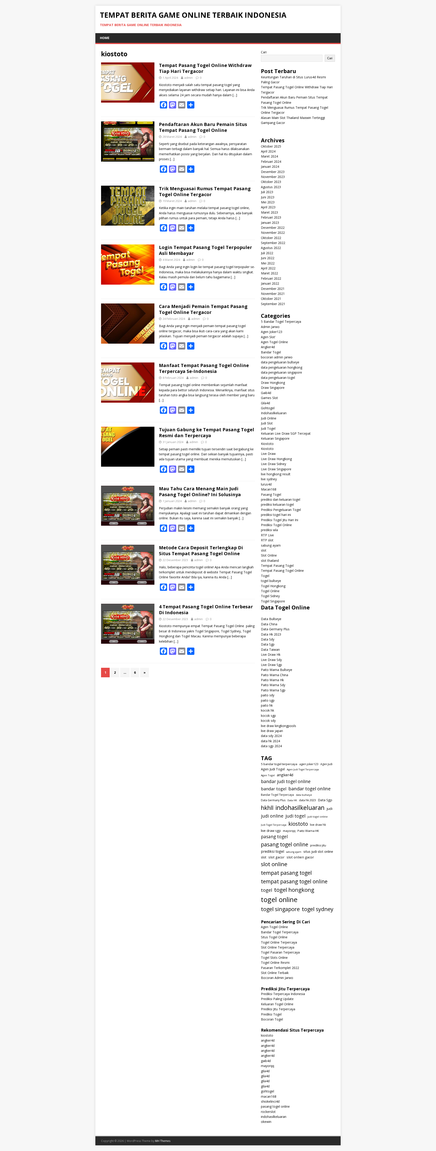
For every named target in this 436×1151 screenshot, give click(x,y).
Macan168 (268, 489)
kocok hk (267, 710)
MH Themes (162, 1141)
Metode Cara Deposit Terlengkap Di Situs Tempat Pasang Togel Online (201, 551)
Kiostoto (267, 443)
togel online (279, 899)
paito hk (267, 705)
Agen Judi (326, 764)
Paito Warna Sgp (273, 690)
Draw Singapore (273, 387)
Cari (264, 52)
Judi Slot (267, 423)
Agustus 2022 (271, 248)
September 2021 (273, 304)
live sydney (269, 479)
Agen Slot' (268, 337)
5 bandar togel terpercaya (279, 764)
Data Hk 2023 (271, 634)
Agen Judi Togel (273, 769)
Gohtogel (268, 408)
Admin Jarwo (270, 327)
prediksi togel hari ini (276, 515)
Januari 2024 (270, 166)
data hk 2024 (270, 741)
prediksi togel (272, 851)
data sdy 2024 (271, 736)
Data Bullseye (271, 619)
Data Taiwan (270, 649)
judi (329, 808)
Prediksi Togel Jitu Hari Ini (279, 520)
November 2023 (273, 177)
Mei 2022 (268, 263)
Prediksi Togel (271, 1014)
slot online (274, 864)
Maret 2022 (269, 273)
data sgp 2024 (271, 746)
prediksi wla (269, 530)
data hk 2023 (307, 800)
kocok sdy (268, 720)
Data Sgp (268, 644)
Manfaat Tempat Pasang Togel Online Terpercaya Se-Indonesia (204, 368)
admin (188, 78)
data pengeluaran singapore (281, 372)
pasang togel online (284, 844)
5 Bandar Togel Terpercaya (281, 321)
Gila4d (265, 403)
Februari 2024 (271, 161)
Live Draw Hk (270, 654)
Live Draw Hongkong (276, 459)
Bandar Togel (271, 352)
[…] (235, 95)
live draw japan (272, 731)
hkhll (267, 807)
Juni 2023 (267, 197)
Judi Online (268, 418)
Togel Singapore (273, 601)
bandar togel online (309, 788)
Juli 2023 (267, 192)
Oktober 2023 (271, 182)
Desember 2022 (273, 227)
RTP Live (267, 535)
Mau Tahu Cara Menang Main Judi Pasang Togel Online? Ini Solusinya (200, 492)
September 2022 (273, 243)
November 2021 (273, 293)
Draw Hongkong (273, 382)
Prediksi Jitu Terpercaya (278, 1009)
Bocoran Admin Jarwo (277, 978)
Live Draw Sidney (273, 464)
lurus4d (266, 484)
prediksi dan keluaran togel (280, 499)
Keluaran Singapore (275, 438)
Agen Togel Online (274, 342)
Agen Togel (268, 775)
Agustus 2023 (271, 187)
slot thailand (270, 560)
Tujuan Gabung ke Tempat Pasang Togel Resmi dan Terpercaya (206, 432)
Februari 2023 (271, 217)
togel (266, 890)
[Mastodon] (172, 104)
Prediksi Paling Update (277, 999)
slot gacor (276, 857)
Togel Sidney (270, 596)
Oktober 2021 (271, 298)
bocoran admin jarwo (276, 357)
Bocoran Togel (272, 1019)
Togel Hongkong (273, 586)
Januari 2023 (270, 222)
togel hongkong (294, 889)
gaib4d (266, 1061)
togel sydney (317, 909)
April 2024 (268, 151)
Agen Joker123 (271, 332)
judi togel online (317, 816)
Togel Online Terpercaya (279, 942)
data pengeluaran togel (278, 377)
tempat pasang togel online (294, 881)
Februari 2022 (271, 278)
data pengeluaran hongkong (281, 367)
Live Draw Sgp (271, 665)
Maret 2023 (269, 212)
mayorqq (289, 831)
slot (263, 550)
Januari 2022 (270, 283)
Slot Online (269, 555)
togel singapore (280, 909)
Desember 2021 (273, 288)
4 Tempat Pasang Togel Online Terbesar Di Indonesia (206, 610)
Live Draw (268, 453)
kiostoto (298, 823)
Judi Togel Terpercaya (273, 824)
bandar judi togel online (286, 781)
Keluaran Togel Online (277, 1004)
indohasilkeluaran (300, 807)
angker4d (285, 774)
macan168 (268, 1096)
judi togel (295, 816)
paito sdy (267, 695)
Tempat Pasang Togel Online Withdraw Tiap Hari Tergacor (205, 68)
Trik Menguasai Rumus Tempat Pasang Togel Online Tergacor (205, 191)
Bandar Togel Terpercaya (277, 795)
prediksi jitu (318, 845)
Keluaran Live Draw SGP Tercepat (286, 433)
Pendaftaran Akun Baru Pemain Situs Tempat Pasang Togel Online (203, 127)
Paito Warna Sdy (273, 685)
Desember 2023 (273, 172)
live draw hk (318, 825)
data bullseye (304, 794)
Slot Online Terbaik (275, 973)
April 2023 (268, 207)
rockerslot (268, 1111)
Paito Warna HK (308, 831)
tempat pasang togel (286, 872)
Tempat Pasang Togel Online (282, 570)
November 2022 (273, 232)
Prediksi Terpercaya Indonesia (283, 994)
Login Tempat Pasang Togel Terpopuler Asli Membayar (205, 250)
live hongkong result (275, 474)
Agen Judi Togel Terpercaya (303, 769)
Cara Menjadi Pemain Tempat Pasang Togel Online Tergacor (203, 309)
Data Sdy (267, 639)
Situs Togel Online (274, 937)
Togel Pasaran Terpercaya (280, 952)
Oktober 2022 (271, 238)
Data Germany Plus (275, 629)
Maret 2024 (269, 156)
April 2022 (268, 268)
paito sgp (268, 700)
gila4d (265, 1071)
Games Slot (269, 398)
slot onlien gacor (300, 857)
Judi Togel (268, 428)
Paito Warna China (274, 675)
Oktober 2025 (271, 146)
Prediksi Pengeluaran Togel (281, 510)
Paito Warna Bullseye (276, 670)
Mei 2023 (268, 202)
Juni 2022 (267, 258)
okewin (266, 1121)
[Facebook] (163, 104)
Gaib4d (266, 393)
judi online (272, 816)
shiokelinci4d (270, 1101)
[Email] (181, 104)
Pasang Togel (271, 494)
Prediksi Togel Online (276, 525)
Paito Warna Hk (272, 680)
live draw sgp (271, 830)
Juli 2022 (267, 253)
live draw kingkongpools (278, 726)
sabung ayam (271, 545)
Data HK (292, 800)
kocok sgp (268, 715)
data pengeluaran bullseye (280, 362)
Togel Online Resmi (275, 962)
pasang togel (274, 837)
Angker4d (268, 347)
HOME (104, 38)
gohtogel (267, 1091)
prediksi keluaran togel (277, 504)
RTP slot (267, 540)
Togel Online (270, 591)
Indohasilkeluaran (274, 413)
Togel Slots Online (274, 957)
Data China (269, 624)
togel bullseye (271, 581)
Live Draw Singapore (276, 469)
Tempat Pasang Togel (277, 565)
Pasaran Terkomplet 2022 (280, 968)
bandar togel (273, 788)
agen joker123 (308, 764)
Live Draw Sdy (271, 660)
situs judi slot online (318, 851)
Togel (265, 576)
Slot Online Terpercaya (277, 947)
